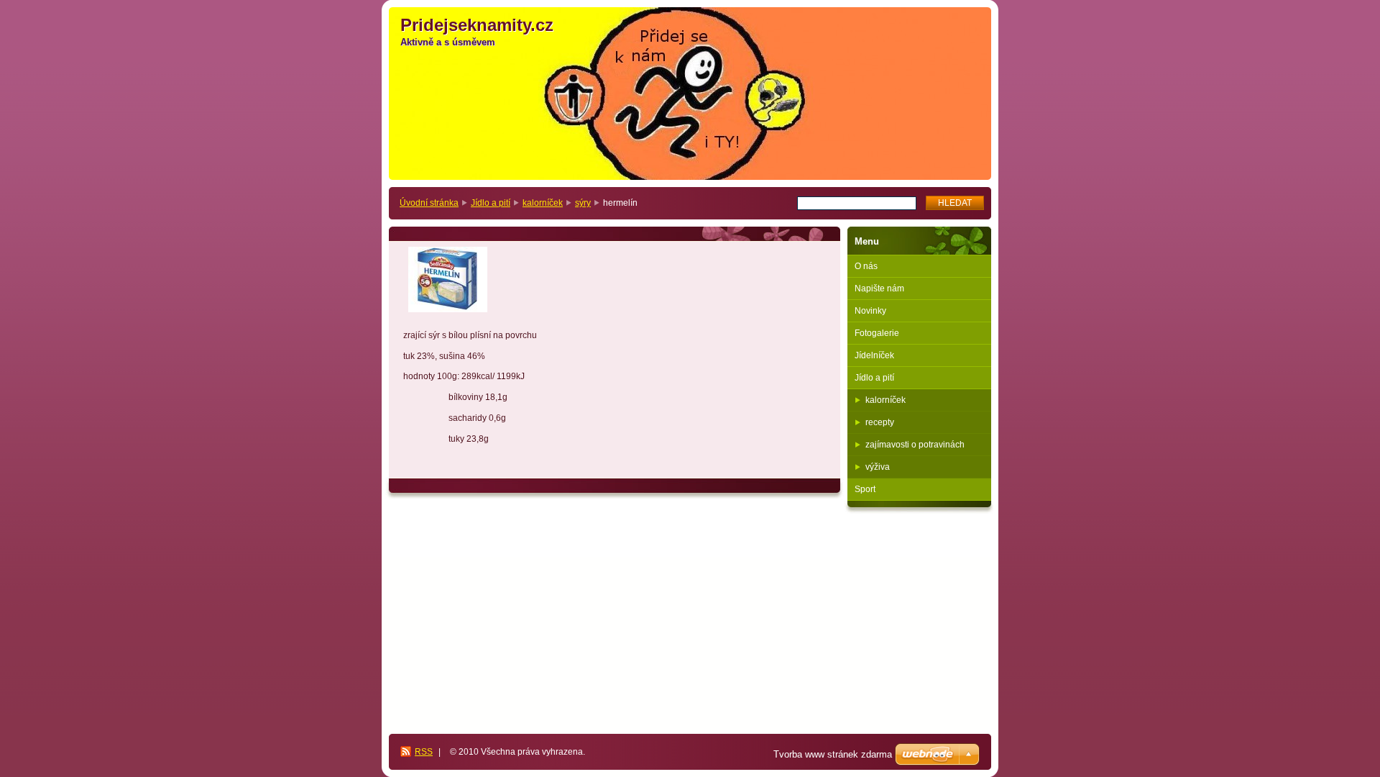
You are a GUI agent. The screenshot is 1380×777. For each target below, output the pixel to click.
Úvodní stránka (429, 203)
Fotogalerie (877, 333)
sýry (583, 203)
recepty (879, 422)
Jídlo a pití (490, 203)
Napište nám (879, 288)
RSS (424, 752)
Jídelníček (874, 355)
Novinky (870, 311)
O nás (866, 266)
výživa (877, 467)
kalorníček (543, 203)
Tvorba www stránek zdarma (832, 754)
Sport (865, 489)
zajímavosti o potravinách (915, 445)
